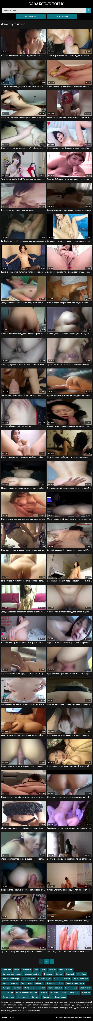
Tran (36, 969)
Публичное (26, 969)
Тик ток (42, 988)
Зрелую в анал (28, 979)
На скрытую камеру (11, 979)
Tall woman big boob (58, 993)
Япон (61, 983)
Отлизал (59, 974)
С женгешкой (22, 997)
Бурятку (52, 969)
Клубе (67, 988)
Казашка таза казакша (12, 974)
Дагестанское (8, 997)
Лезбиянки (50, 983)
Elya (75, 988)
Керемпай (70, 974)
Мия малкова (29, 988)
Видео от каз (26, 983)
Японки (67, 979)
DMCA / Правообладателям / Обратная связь (73, 1018)
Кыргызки (47, 997)
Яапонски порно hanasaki (26, 993)
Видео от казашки (10, 983)
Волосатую (74, 993)
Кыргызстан (8, 993)
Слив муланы (60, 997)
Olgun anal (7, 969)
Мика (16, 969)
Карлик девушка (55, 988)
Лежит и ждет (44, 979)
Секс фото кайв (65, 969)
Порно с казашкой (80, 979)
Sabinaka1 (39, 983)
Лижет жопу (85, 988)
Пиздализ (48, 974)
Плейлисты (32, 17)
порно (47, 4)
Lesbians (43, 993)
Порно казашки (8, 1018)
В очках (57, 979)
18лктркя (6, 988)
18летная (17, 988)
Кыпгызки (36, 997)
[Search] (88, 10)
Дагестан (86, 993)
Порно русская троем (75, 983)
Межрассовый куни (33, 974)
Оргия (43, 969)
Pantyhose (81, 974)
